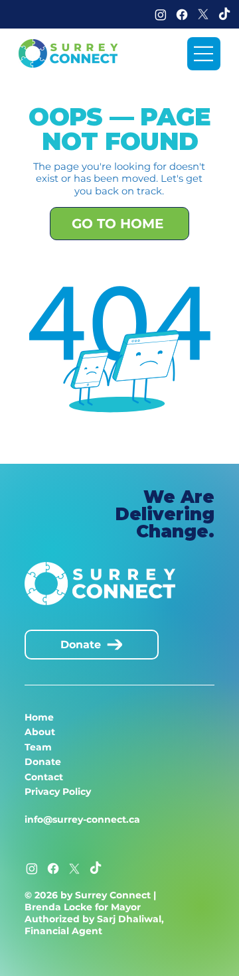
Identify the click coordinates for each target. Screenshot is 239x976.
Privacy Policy (58, 792)
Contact (44, 777)
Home (39, 717)
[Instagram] (160, 14)
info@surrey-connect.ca (82, 819)
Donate (43, 762)
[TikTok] (224, 14)
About (40, 732)
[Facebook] (182, 14)
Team (38, 747)
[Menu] (203, 53)
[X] (203, 14)
